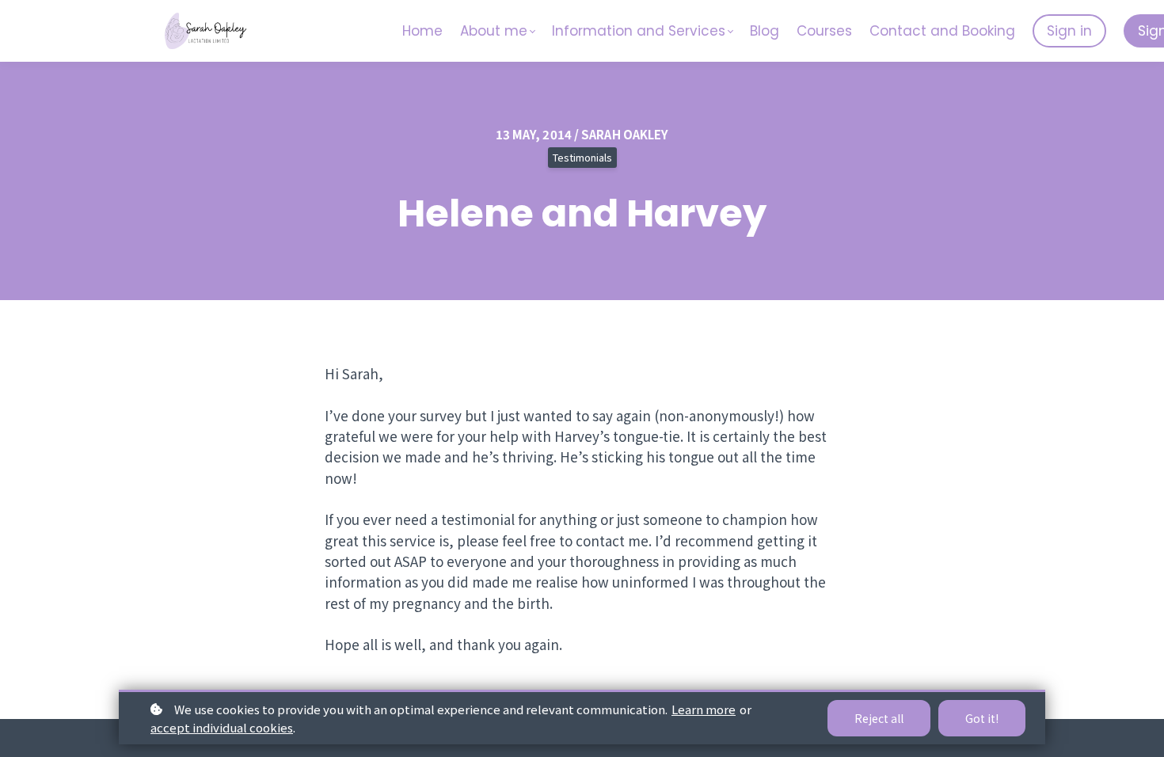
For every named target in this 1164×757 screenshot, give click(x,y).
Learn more (703, 709)
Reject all (878, 718)
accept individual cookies (221, 727)
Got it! (982, 718)
